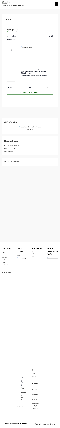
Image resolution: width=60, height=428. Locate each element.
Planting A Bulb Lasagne (11, 145)
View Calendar (20, 406)
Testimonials (5, 265)
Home (3, 252)
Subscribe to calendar (29, 92)
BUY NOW (30, 129)
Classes (4, 255)
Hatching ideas (8, 151)
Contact (4, 270)
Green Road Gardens (13, 5)
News (3, 262)
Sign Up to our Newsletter (12, 161)
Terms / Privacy (6, 272)
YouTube (34, 389)
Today (30, 87)
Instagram (35, 394)
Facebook (34, 399)
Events (9, 31)
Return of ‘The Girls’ (10, 148)
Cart (3, 267)
